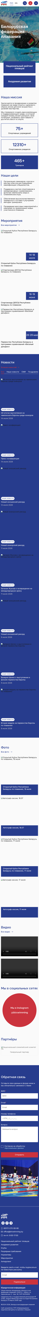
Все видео (5, 932)
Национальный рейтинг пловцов (19, 67)
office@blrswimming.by (13, 1232)
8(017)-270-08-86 (11, 1228)
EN (16, 3)
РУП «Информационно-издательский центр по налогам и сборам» (16, 1309)
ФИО (3, 1091)
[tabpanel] (19, 554)
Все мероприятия (9, 225)
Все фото (5, 752)
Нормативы (6, 1255)
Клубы (4, 1248)
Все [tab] (2, 372)
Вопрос (4, 1125)
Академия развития (19, 81)
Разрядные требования (11, 1251)
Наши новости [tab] (13, 372)
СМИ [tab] (24, 372)
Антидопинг (6, 1261)
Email (3, 1103)
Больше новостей (9, 367)
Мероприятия (7, 1258)
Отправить (19, 1155)
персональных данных (14, 1148)
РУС (11, 3)
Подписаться (19, 1282)
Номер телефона (8, 1114)
